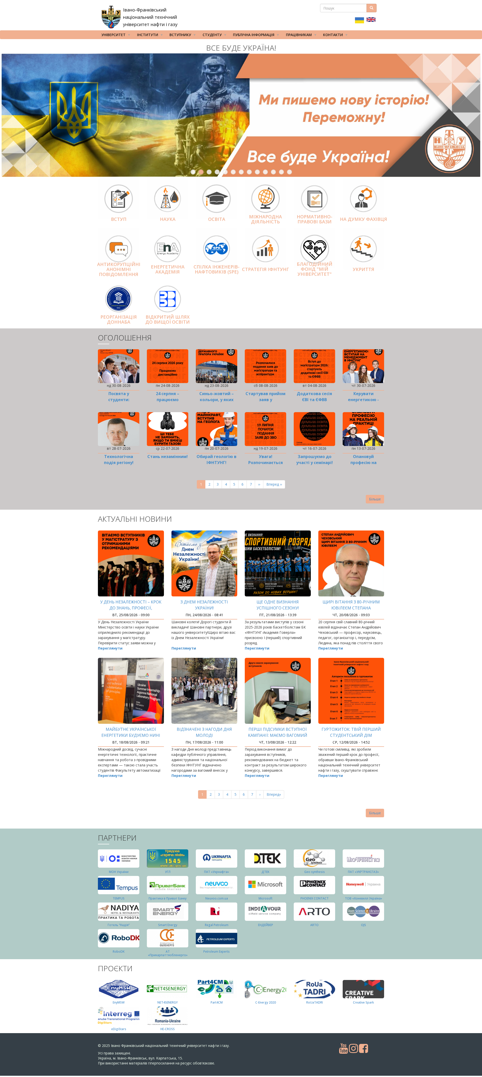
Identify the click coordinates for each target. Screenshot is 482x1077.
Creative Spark (363, 1002)
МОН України (119, 872)
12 (281, 171)
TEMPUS (119, 898)
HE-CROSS (167, 1029)
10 (265, 171)
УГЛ (167, 872)
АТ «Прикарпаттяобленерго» (168, 953)
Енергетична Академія (168, 269)
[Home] (111, 17)
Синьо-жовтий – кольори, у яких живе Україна (216, 399)
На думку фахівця (363, 219)
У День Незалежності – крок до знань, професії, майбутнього (130, 608)
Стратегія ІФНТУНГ (265, 269)
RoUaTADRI (314, 1002)
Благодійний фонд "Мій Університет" (314, 269)
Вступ (119, 219)
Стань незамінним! (167, 456)
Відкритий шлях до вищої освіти (167, 319)
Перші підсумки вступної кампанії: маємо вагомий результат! (277, 735)
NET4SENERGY (167, 1002)
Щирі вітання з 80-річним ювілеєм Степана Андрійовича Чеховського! (351, 608)
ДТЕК (265, 872)
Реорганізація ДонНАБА (118, 319)
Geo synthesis (314, 872)
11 (273, 171)
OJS (363, 925)
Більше (375, 499)
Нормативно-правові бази (314, 219)
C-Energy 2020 (265, 1002)
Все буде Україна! (241, 48)
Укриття (363, 269)
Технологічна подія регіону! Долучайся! (119, 462)
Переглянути (110, 648)
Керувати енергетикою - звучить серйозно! (363, 399)
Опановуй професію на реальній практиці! (363, 462)
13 (289, 171)
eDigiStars (118, 1029)
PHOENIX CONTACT (314, 898)
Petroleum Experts (216, 951)
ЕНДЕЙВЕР (265, 925)
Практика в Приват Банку (168, 898)
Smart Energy (167, 925)
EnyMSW (119, 1002)
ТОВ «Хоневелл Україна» (363, 898)
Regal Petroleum (216, 925)
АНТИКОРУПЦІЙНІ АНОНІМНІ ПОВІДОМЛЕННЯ (118, 269)
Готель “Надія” (119, 925)
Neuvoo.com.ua (216, 898)
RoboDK (119, 951)
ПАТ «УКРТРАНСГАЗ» (363, 872)
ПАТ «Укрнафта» (216, 872)
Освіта (216, 219)
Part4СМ (217, 1002)
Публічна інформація (251, 35)
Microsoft (265, 898)
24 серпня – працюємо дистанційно (167, 399)
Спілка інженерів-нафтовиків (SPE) (216, 269)
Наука (167, 219)
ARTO (314, 925)
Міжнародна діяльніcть (265, 219)
